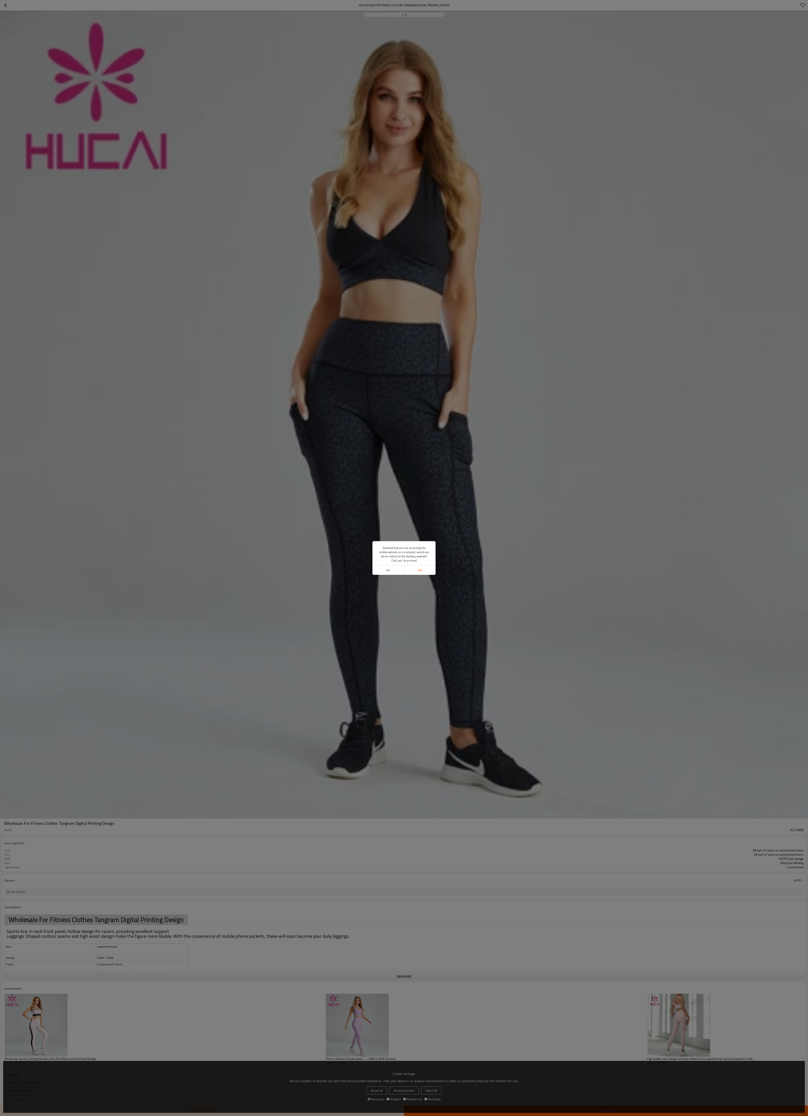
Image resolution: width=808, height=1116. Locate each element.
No (388, 570)
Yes (419, 570)
